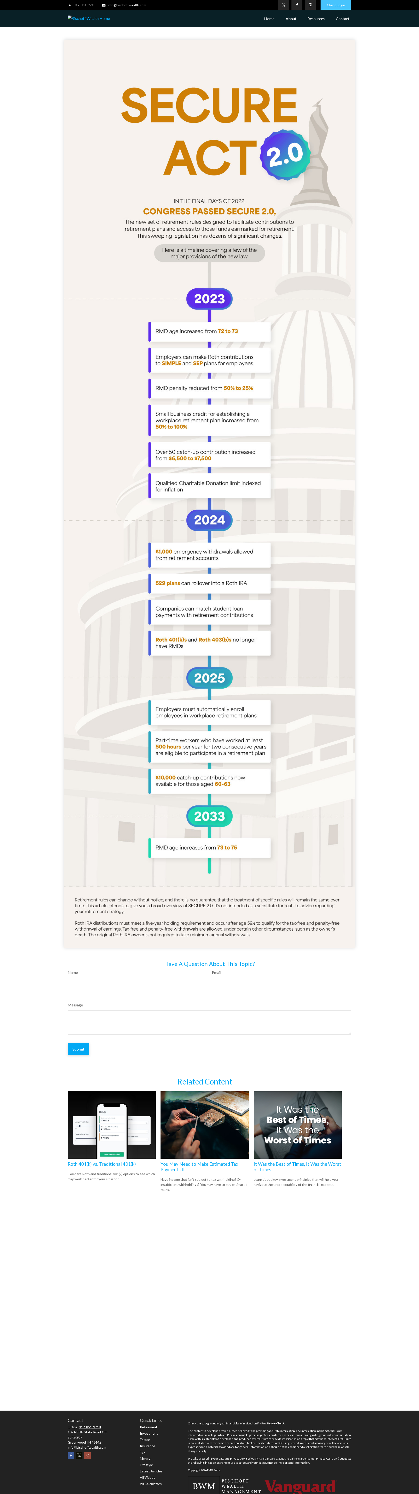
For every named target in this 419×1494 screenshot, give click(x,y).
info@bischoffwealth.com (127, 5)
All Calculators (151, 1484)
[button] (269, 18)
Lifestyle (146, 1465)
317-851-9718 (85, 5)
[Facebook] (296, 5)
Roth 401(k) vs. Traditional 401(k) (102, 1164)
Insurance (147, 1446)
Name (73, 972)
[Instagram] (310, 5)
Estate (145, 1440)
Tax (142, 1452)
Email (216, 972)
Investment (149, 1433)
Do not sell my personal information (287, 1462)
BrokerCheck (275, 1423)
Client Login (336, 5)
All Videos (147, 1477)
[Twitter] (283, 5)
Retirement (148, 1427)
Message (75, 1005)
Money (145, 1458)
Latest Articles (151, 1471)
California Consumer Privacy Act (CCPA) (314, 1458)
